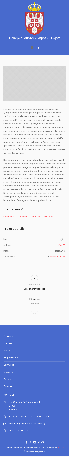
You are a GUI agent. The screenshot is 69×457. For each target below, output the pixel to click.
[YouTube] (42, 442)
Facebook (8, 217)
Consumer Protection (34, 289)
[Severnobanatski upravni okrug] (34, 21)
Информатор (11, 358)
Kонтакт (8, 343)
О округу (8, 336)
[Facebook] (26, 442)
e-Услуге (8, 372)
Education (34, 299)
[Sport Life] (34, 83)
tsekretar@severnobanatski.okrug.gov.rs (29, 424)
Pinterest (49, 217)
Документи (9, 365)
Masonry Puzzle (58, 257)
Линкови (8, 386)
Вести (7, 351)
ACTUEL (62, 448)
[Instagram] (34, 442)
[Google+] (30, 442)
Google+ (22, 217)
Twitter (36, 217)
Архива (7, 379)
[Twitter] (38, 442)
